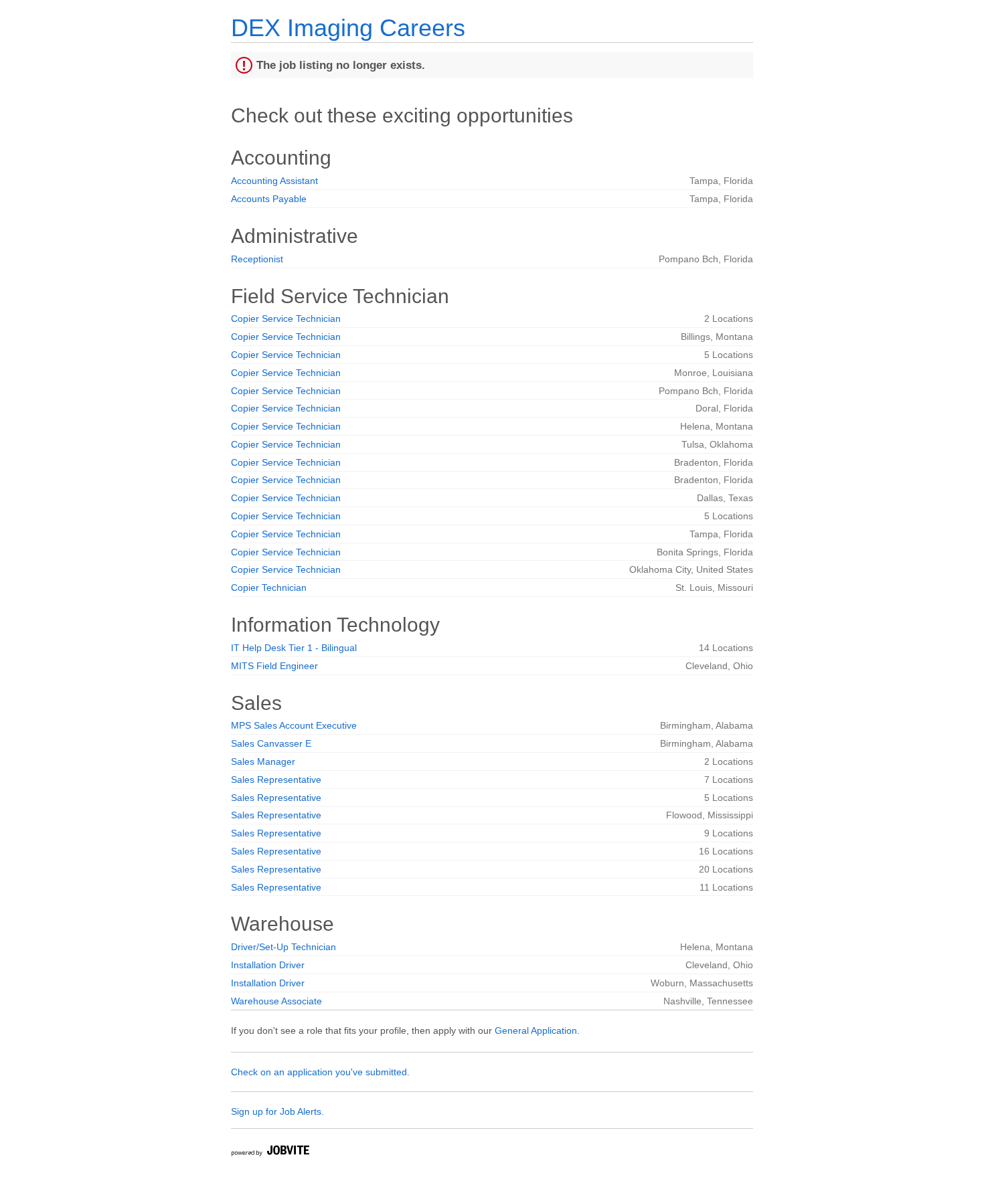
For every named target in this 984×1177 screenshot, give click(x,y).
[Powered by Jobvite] (270, 1152)
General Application (536, 1030)
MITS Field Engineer (274, 665)
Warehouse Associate (276, 1001)
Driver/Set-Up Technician (283, 946)
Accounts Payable (269, 198)
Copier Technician (269, 587)
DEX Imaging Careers (348, 27)
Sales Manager (263, 761)
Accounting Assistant (274, 180)
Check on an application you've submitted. (320, 1072)
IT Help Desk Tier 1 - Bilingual (294, 647)
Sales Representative (276, 779)
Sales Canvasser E (271, 743)
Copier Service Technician (286, 318)
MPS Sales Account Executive (294, 725)
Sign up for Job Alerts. (277, 1111)
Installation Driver (268, 965)
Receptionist (257, 259)
